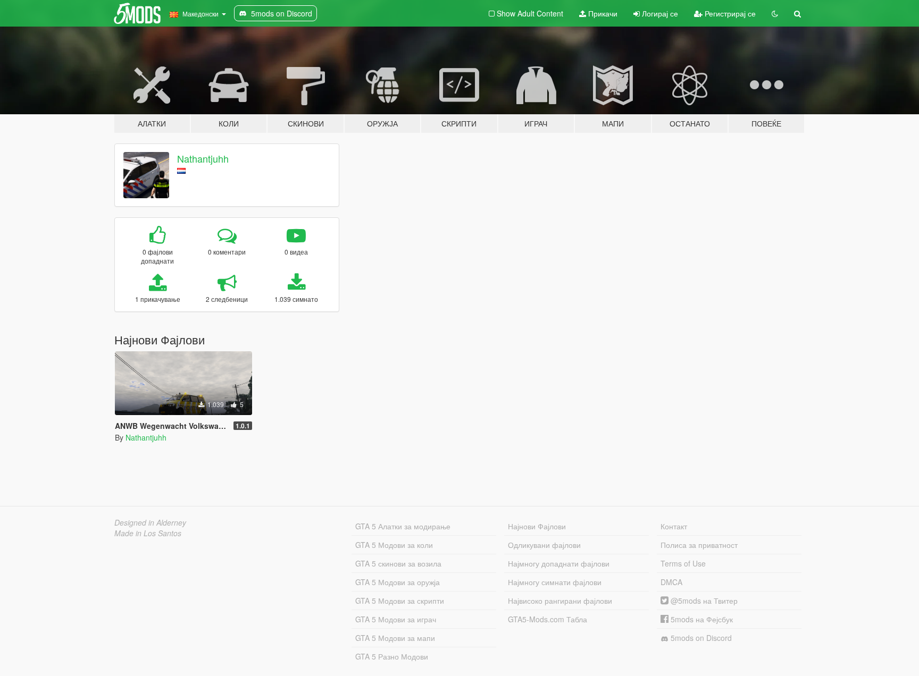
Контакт (674, 526)
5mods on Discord (700, 637)
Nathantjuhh (203, 158)
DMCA (671, 582)
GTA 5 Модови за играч (395, 619)
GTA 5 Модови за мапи (395, 637)
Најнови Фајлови (537, 526)
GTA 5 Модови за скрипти (399, 600)
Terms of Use (683, 563)
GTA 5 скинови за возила (398, 563)
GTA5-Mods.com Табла (547, 619)
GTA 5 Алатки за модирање (402, 526)
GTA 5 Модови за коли (394, 544)
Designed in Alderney (150, 522)
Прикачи (601, 13)
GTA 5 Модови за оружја (397, 582)
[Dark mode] (775, 13)
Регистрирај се (729, 13)
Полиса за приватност (699, 544)
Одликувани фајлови (544, 544)
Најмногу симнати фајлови (554, 582)
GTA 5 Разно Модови (391, 656)
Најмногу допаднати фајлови (558, 563)
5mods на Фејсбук (701, 619)
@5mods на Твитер (703, 600)
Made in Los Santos (147, 533)
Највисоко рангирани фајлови (560, 600)
